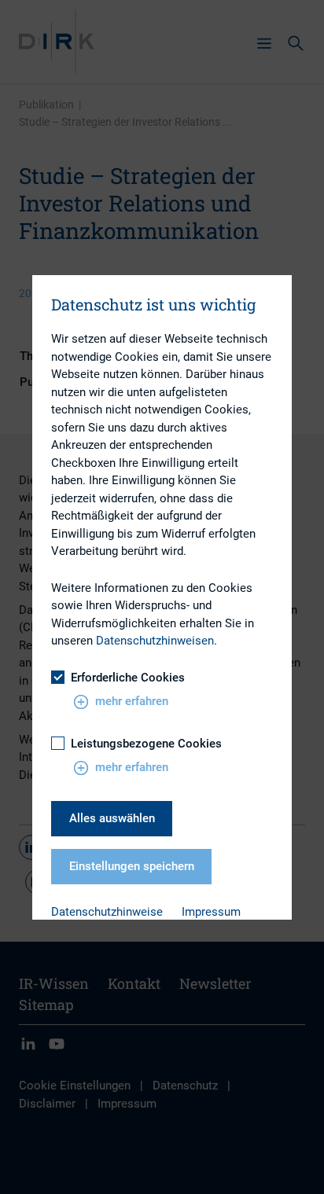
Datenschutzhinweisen (155, 641)
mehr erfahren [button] (131, 701)
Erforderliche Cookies (128, 677)
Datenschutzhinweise (107, 912)
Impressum (211, 912)
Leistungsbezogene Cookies (146, 744)
